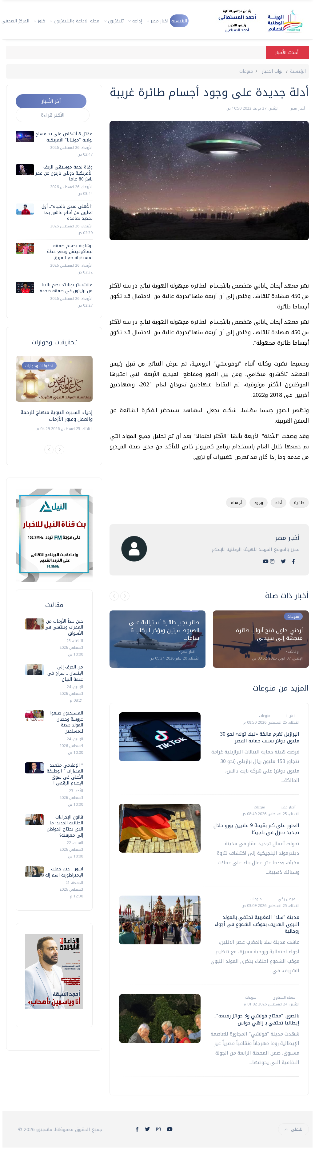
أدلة (278, 502)
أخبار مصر (297, 108)
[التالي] (125, 596)
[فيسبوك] (293, 561)
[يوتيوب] (266, 561)
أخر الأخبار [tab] (51, 101)
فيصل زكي (286, 899)
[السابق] (114, 596)
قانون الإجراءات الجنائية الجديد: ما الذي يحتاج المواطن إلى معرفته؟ (65, 826)
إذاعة (137, 21)
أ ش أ (290, 715)
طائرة (299, 502)
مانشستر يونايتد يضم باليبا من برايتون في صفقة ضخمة (66, 288)
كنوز (41, 21)
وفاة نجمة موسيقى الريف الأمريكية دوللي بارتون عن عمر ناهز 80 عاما (64, 173)
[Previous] (49, 449)
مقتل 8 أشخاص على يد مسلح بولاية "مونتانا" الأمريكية (64, 137)
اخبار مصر (159, 21)
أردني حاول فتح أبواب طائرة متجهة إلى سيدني (269, 634)
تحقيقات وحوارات (39, 366)
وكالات (293, 651)
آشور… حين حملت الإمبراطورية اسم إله (64, 872)
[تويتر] (283, 561)
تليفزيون (116, 21)
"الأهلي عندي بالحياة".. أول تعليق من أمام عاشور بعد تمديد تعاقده (67, 212)
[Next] (59, 449)
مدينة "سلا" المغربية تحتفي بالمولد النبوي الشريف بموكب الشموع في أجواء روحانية (256, 924)
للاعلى (296, 1129)
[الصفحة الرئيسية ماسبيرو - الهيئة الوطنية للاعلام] (253, 21)
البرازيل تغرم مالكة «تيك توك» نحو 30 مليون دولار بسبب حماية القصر (259, 737)
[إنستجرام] (272, 561)
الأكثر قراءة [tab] (53, 115)
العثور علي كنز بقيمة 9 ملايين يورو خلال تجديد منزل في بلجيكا (256, 829)
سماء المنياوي (283, 997)
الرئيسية (179, 21)
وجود (258, 502)
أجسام (236, 502)
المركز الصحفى (15, 21)
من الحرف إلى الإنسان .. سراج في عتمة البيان (65, 673)
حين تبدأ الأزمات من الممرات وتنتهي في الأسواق (64, 627)
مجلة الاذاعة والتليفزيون (76, 21)
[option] (157, 639)
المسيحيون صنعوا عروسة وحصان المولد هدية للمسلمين (66, 722)
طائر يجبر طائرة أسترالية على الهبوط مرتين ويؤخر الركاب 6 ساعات (164, 630)
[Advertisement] (197, 263)
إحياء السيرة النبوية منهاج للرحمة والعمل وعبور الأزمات (57, 416)
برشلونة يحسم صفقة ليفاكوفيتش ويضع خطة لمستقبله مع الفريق (70, 252)
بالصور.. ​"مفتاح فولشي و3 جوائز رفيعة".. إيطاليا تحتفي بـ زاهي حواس (256, 1019)
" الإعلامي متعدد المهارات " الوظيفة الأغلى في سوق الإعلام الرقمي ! (65, 774)
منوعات (246, 71)
